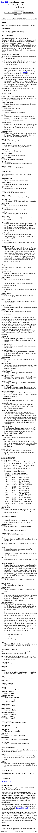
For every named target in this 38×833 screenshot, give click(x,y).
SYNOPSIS (5, 29)
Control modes (6, 94)
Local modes (6, 315)
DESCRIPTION (7, 36)
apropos (21, 11)
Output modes (6, 265)
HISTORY (5, 826)
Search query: (19, 7)
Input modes (6, 171)
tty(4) (10, 781)
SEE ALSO (5, 779)
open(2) (25, 72)
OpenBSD (4, 2)
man (16, 11)
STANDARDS (6, 785)
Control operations (8, 747)
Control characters (8, 457)
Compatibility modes (9, 649)
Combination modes (8, 516)
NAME (3, 22)
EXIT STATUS (6, 770)
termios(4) (4, 781)
